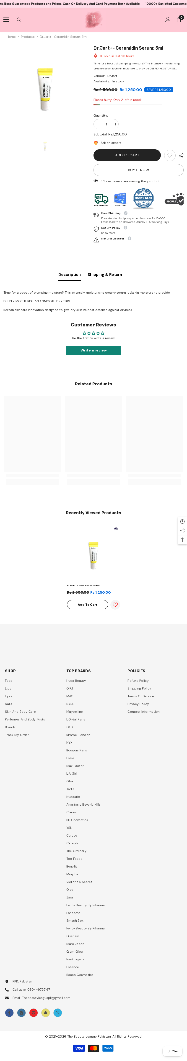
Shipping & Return (105, 274)
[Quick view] (116, 529)
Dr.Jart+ (113, 76)
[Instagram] (21, 1012)
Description (69, 274)
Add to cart (127, 155)
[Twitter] (57, 1012)
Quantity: (101, 115)
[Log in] (167, 19)
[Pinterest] (33, 1012)
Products (28, 37)
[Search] (19, 20)
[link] (170, 155)
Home (11, 37)
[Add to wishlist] (115, 605)
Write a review (94, 350)
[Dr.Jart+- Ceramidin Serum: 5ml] (93, 553)
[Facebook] (9, 1012)
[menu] (6, 19)
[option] (45, 86)
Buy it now (138, 170)
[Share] (180, 155)
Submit (119, 660)
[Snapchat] (45, 1012)
